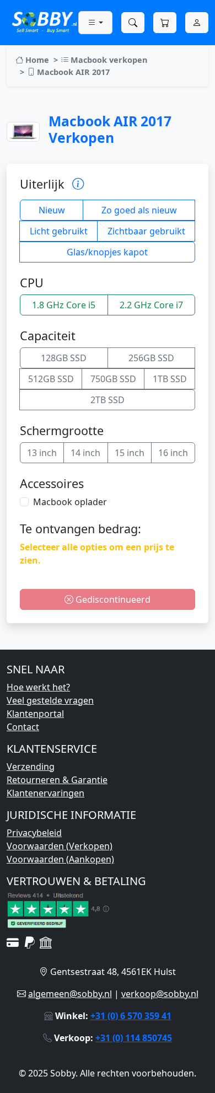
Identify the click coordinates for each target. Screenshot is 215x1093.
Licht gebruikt (59, 231)
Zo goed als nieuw (139, 210)
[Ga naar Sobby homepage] (44, 21)
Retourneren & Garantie (57, 780)
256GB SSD (151, 358)
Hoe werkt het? (38, 687)
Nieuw (52, 210)
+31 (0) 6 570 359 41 (130, 1016)
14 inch (85, 453)
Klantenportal (35, 714)
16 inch (173, 453)
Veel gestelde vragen (50, 700)
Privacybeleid (34, 833)
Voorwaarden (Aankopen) (60, 859)
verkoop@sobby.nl (159, 994)
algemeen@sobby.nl (70, 994)
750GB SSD (113, 379)
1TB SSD (170, 379)
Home (36, 60)
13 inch (42, 453)
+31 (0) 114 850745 (133, 1038)
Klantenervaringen (45, 793)
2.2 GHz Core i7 (151, 305)
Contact (23, 727)
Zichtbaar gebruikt (146, 231)
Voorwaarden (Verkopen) (59, 846)
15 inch (129, 453)
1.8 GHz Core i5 (63, 305)
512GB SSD (51, 379)
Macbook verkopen (107, 60)
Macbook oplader (70, 502)
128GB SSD (64, 358)
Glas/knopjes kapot (107, 252)
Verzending (31, 766)
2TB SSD (107, 400)
